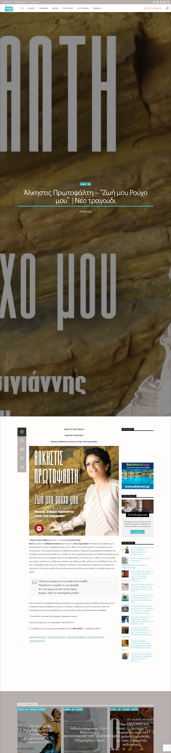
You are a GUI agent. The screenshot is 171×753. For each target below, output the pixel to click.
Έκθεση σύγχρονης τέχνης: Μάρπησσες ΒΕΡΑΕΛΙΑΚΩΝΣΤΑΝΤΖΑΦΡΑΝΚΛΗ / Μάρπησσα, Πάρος (136, 576)
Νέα (21, 8)
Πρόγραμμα (43, 8)
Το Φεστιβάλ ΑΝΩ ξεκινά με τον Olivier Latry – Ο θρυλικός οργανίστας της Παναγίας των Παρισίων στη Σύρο (142, 623)
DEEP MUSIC (41, 651)
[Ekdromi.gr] (138, 489)
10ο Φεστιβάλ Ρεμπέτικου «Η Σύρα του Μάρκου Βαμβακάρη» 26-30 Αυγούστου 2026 (142, 564)
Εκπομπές (31, 8)
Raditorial (7, 2)
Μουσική (83, 190)
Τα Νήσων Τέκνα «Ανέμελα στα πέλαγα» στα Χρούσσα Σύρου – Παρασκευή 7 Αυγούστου (141, 671)
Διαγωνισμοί (68, 8)
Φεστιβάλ (42, 723)
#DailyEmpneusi (20, 2)
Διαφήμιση (97, 8)
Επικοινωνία (35, 2)
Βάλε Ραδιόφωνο (154, 8)
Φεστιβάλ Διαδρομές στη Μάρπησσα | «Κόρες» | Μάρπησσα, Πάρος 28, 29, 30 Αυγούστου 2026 (142, 634)
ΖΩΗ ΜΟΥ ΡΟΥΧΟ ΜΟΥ (96, 651)
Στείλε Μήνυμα (83, 8)
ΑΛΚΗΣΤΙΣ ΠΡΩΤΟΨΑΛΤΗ (57, 651)
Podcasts (55, 8)
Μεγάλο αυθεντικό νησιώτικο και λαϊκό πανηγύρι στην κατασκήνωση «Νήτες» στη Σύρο (142, 612)
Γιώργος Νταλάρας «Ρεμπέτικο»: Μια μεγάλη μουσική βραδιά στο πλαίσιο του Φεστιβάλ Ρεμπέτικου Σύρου (137, 659)
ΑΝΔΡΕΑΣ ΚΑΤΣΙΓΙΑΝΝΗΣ (76, 651)
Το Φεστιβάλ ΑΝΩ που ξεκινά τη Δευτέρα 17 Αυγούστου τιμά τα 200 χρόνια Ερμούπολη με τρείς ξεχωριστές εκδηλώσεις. (137, 589)
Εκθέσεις (67, 723)
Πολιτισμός (33, 723)
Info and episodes (137, 546)
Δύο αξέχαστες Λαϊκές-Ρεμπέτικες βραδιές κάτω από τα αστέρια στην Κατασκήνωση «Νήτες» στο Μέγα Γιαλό (137, 646)
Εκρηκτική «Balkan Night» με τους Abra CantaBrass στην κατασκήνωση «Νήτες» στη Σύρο (142, 601)
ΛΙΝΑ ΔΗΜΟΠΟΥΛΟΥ (37, 655)
